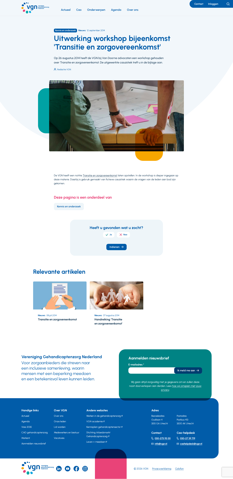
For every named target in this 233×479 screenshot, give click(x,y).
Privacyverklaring (161, 468)
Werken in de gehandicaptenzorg (103, 415)
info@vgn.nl (161, 443)
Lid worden (59, 427)
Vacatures (59, 438)
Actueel (66, 10)
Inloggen (213, 3)
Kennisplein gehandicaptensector (103, 427)
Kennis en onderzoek (69, 206)
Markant (25, 438)
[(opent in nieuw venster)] (76, 468)
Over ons (132, 10)
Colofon (179, 468)
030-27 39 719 (187, 438)
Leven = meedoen (95, 441)
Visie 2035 (26, 427)
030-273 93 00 (163, 438)
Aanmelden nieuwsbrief (33, 443)
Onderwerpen (96, 10)
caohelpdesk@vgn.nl (191, 443)
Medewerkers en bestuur (66, 432)
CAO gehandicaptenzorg (34, 432)
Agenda (116, 10)
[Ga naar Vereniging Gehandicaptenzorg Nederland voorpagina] (35, 7)
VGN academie (94, 421)
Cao (78, 10)
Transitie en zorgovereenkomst (100, 175)
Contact (198, 3)
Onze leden (60, 421)
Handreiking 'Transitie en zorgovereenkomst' (108, 321)
